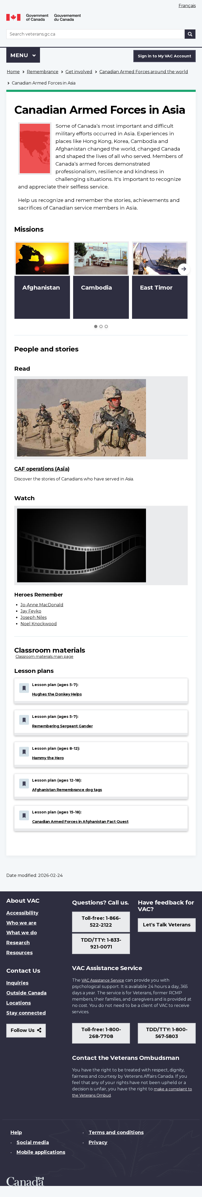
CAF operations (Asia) (41, 469)
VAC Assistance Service (103, 980)
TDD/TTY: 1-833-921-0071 (101, 943)
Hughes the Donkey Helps (57, 694)
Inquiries (17, 983)
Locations (18, 1003)
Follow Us (28, 1032)
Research (18, 943)
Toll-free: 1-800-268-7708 (101, 1033)
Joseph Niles (34, 617)
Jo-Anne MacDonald (42, 604)
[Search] (190, 34)
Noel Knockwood (39, 623)
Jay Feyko (31, 611)
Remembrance (42, 71)
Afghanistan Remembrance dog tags (67, 789)
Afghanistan (41, 287)
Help (16, 1132)
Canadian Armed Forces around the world (143, 71)
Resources (19, 953)
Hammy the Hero (48, 758)
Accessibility (22, 913)
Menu (20, 55)
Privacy (98, 1142)
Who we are (21, 923)
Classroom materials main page (44, 656)
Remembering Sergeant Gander (62, 726)
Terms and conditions (116, 1132)
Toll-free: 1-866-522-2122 (101, 921)
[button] (184, 269)
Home (13, 71)
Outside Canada (26, 993)
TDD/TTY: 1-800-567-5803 (167, 1033)
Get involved (78, 71)
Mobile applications (41, 1152)
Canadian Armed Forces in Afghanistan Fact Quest (80, 821)
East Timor (156, 287)
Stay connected (26, 1013)
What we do (21, 933)
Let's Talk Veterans (166, 925)
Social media (33, 1142)
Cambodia (96, 287)
